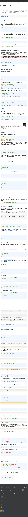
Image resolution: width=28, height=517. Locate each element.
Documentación (3, 2)
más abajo (10, 308)
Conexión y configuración (6, 16)
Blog (14, 493)
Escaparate (23, 490)
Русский (2, 506)
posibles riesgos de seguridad (10, 65)
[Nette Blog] (1, 511)
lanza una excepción (22, 23)
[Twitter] (3, 511)
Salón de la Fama (24, 489)
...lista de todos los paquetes (4, 497)
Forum (14, 487)
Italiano (1, 504)
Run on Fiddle (26, 27)
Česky (1, 501)
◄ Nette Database (9, 472)
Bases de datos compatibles (9, 2)
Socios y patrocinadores (24, 487)
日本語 (1, 507)
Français (1, 503)
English (1, 500)
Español (1, 502)
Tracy (5, 489)
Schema (4, 495)
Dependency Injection (6, 490)
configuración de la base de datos (5, 260)
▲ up (26, 515)
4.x (18, 2)
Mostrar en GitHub (4, 477)
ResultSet (23, 22)
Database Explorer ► (16, 472)
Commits (15, 489)
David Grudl (5, 515)
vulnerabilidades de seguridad (12, 230)
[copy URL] (10, 20)
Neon (4, 494)
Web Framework (5, 487)
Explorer (2, 11)
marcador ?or (2, 108)
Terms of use (13, 515)
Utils (4, 496)
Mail (3, 493)
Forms (5, 492)
